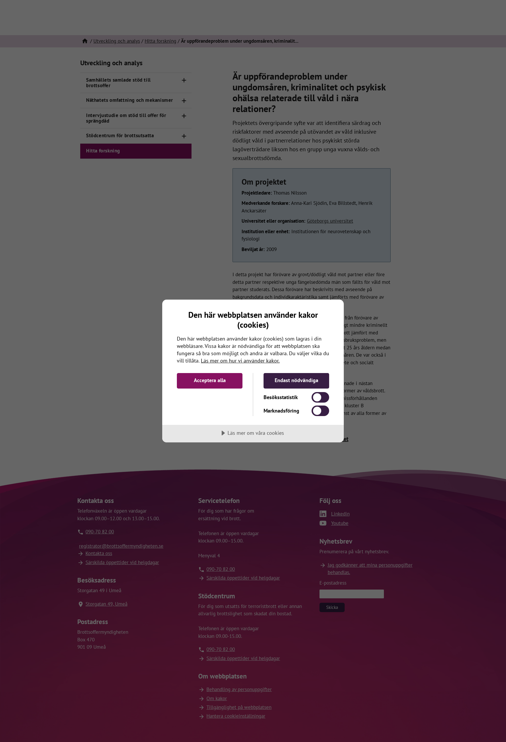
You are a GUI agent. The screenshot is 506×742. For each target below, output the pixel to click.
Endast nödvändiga (296, 380)
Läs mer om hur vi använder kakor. (240, 360)
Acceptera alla (210, 380)
